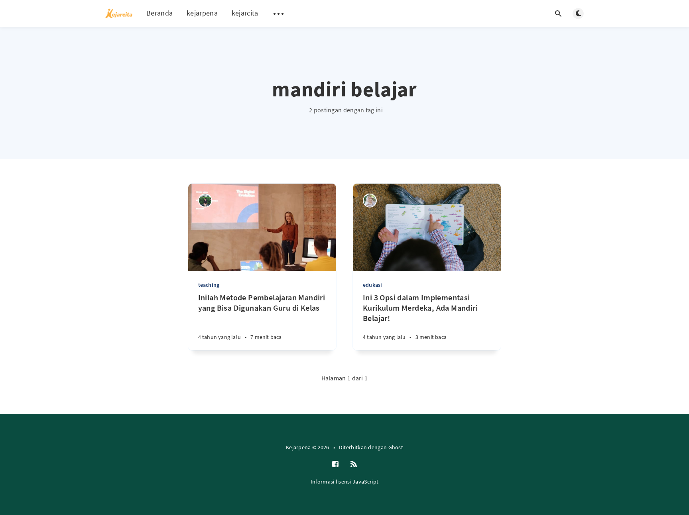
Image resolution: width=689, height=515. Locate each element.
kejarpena (202, 13)
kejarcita (245, 13)
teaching (209, 284)
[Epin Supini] (370, 201)
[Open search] (558, 13)
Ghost (396, 447)
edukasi (372, 284)
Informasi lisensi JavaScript (344, 481)
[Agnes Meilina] (205, 201)
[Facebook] (335, 464)
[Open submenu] (278, 13)
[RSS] (353, 464)
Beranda (159, 13)
